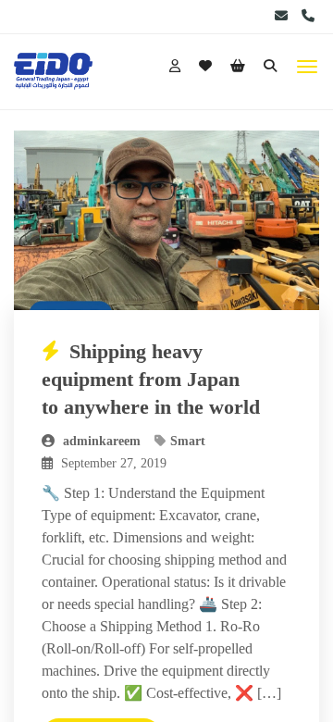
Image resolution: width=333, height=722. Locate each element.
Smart (187, 441)
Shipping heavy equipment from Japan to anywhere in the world (151, 379)
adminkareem (100, 441)
